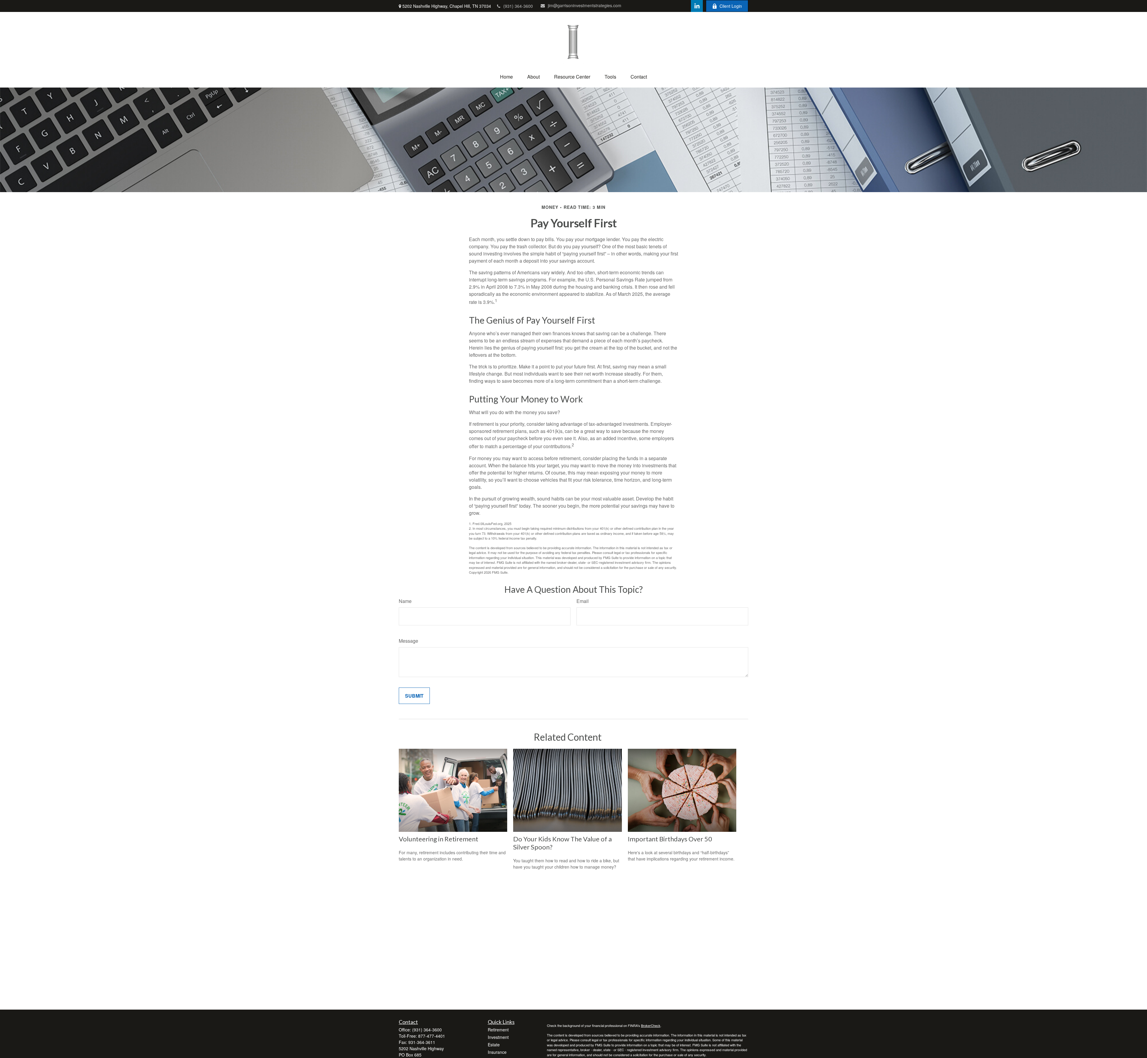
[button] (506, 76)
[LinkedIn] (697, 6)
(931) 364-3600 (518, 6)
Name (405, 601)
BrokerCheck (650, 1025)
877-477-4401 (431, 1036)
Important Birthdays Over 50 (670, 839)
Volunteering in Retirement (438, 839)
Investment (498, 1037)
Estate (494, 1045)
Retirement (498, 1030)
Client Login (731, 6)
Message (408, 640)
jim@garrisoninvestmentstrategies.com (584, 5)
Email (582, 601)
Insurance (497, 1052)
